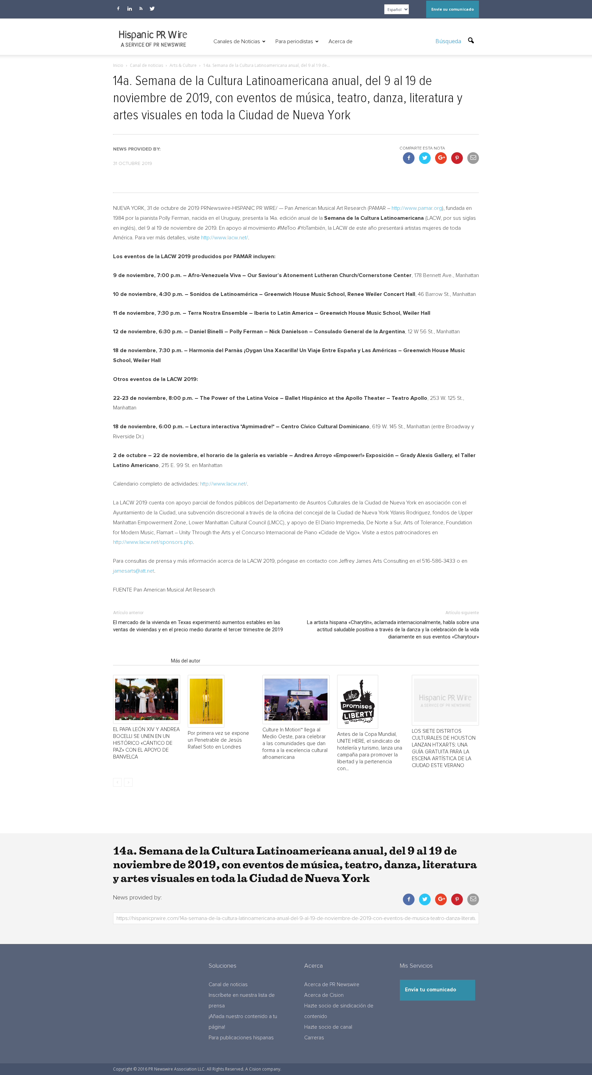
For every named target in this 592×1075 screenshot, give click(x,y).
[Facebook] (118, 8)
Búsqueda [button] (449, 41)
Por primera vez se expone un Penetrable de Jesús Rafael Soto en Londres (218, 740)
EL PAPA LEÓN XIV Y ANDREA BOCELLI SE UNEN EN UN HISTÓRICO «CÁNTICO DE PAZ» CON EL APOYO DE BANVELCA (146, 743)
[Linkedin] (129, 8)
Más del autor (185, 661)
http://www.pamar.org (417, 208)
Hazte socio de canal (328, 1027)
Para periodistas (294, 41)
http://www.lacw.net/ (224, 237)
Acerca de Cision (324, 995)
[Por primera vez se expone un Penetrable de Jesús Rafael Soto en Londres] (221, 701)
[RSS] (141, 8)
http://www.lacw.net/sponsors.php (153, 542)
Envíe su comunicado (452, 9)
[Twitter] (152, 8)
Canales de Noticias (236, 41)
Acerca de (341, 41)
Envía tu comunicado (430, 989)
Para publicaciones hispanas (241, 1037)
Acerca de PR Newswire (331, 984)
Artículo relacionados (140, 661)
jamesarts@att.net (133, 571)
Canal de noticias (228, 984)
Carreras (314, 1037)
